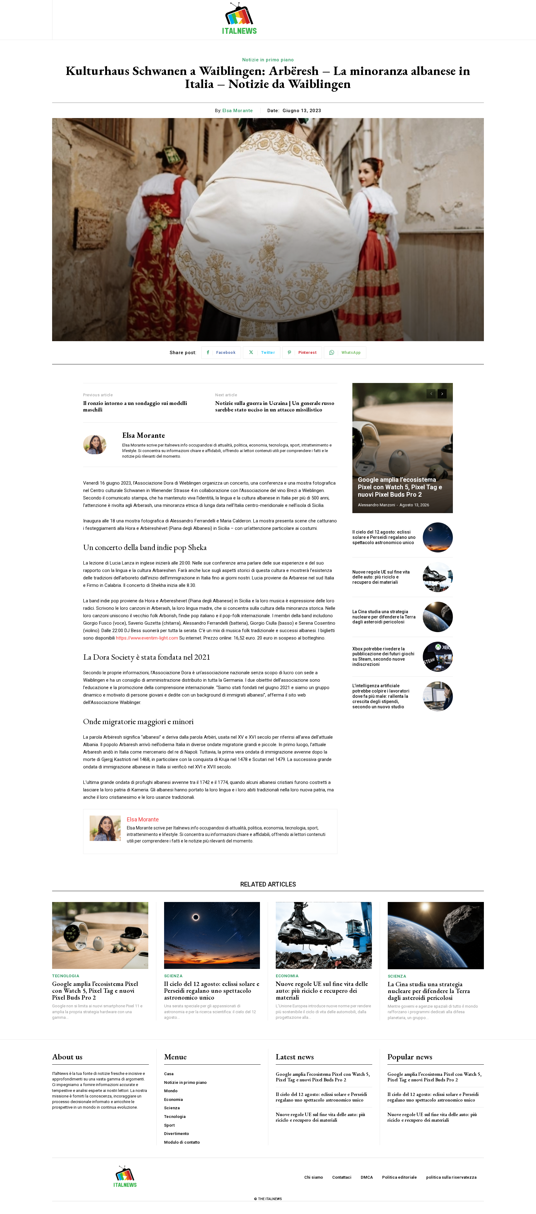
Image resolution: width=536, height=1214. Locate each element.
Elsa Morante (237, 110)
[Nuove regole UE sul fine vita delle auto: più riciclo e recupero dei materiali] (438, 577)
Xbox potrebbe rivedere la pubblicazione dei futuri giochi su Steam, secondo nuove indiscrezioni (383, 656)
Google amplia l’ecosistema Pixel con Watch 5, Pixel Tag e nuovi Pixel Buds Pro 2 (400, 487)
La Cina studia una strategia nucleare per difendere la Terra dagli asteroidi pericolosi (384, 617)
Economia (287, 976)
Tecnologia (65, 976)
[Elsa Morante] (98, 444)
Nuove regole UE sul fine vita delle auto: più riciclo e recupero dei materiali (381, 577)
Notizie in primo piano (268, 60)
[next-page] (442, 393)
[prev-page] (431, 393)
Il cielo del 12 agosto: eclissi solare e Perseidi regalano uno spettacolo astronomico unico (384, 537)
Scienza (173, 976)
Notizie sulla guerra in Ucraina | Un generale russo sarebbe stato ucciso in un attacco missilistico (274, 406)
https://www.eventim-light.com (147, 638)
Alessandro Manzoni (376, 505)
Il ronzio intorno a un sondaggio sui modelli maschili (135, 406)
